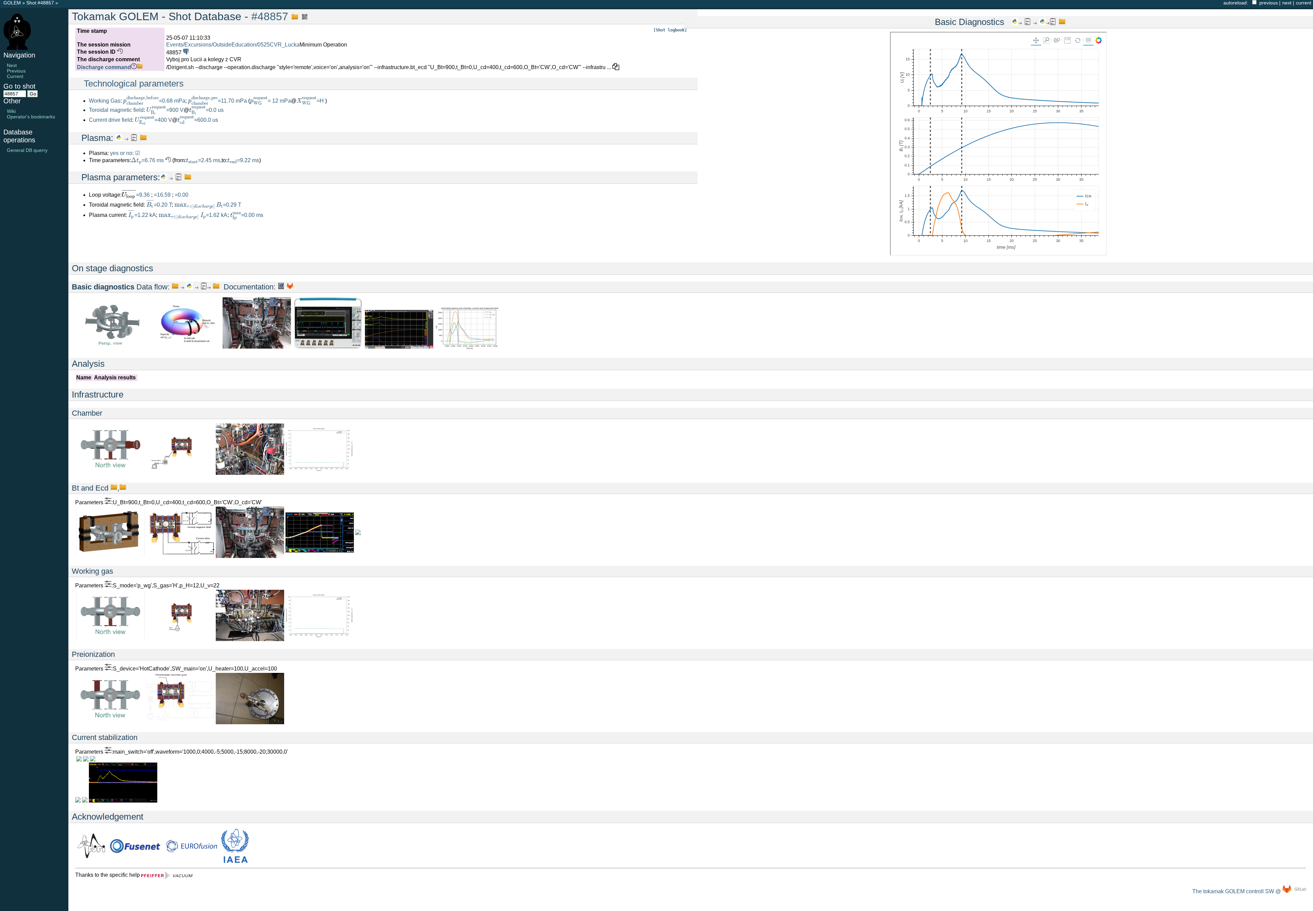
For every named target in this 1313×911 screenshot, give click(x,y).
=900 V (165, 110)
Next (12, 65)
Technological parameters (134, 83)
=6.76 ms (147, 160)
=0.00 (181, 195)
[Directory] (216, 287)
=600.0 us (197, 120)
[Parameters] (108, 502)
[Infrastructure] (110, 471)
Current (15, 76)
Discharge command (104, 67)
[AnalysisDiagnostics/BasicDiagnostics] (203, 287)
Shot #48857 (40, 2)
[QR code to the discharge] (303, 16)
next (1286, 2)
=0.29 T (207, 205)
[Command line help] (134, 67)
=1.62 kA (193, 215)
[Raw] (175, 287)
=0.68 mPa (154, 101)
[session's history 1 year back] (119, 52)
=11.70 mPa (217, 101)
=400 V (153, 120)
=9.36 (143, 195)
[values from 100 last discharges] (167, 160)
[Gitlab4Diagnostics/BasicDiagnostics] (290, 287)
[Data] (113, 488)
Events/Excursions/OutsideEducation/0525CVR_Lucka (233, 45)
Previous (16, 71)
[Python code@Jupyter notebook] (119, 138)
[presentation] (141, 100)
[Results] (134, 138)
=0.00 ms (247, 215)
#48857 (269, 16)
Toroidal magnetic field (116, 110)
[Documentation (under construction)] (281, 287)
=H (311, 101)
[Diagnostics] (113, 347)
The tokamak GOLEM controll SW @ (1237, 891)
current (1303, 2)
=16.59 (163, 195)
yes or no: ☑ (125, 153)
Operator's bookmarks (31, 116)
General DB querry (27, 150)
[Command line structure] (140, 67)
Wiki (11, 111)
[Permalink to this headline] (293, 16)
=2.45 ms (203, 160)
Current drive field (110, 120)
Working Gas (104, 101)
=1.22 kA (142, 215)
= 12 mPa (270, 101)
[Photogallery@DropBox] (257, 347)
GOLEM (12, 2)
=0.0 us (206, 110)
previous (1268, 2)
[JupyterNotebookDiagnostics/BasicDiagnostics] (189, 287)
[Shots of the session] (185, 52)
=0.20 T (159, 205)
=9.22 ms (243, 160)
